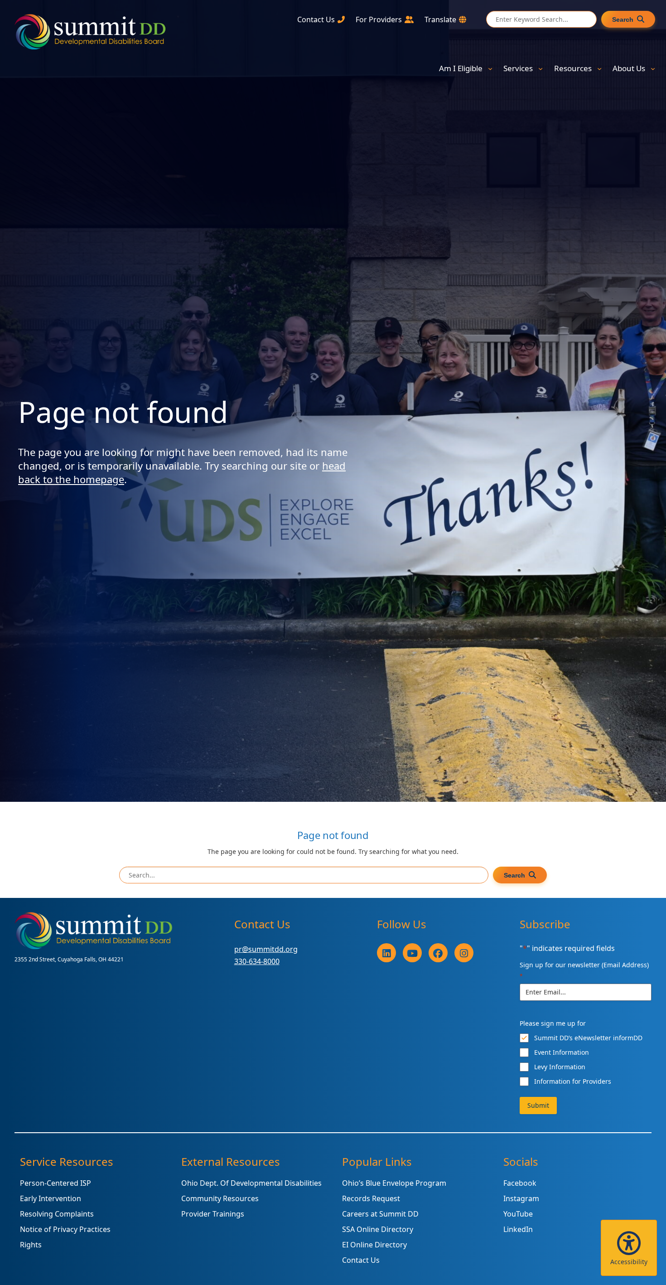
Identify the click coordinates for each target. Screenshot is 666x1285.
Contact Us (361, 1260)
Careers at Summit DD (380, 1214)
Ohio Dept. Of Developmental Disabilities (251, 1183)
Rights (31, 1245)
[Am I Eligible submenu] (490, 68)
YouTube (518, 1214)
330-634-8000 (257, 961)
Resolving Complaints (57, 1214)
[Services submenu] (540, 68)
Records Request (371, 1198)
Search (622, 19)
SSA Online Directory (377, 1229)
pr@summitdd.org (266, 949)
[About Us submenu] (653, 68)
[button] (629, 1248)
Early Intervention (50, 1198)
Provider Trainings (212, 1214)
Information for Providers (572, 1081)
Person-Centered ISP (55, 1183)
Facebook (519, 1183)
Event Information (561, 1052)
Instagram (521, 1198)
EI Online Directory (374, 1245)
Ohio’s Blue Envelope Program (394, 1183)
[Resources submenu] (599, 68)
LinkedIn (518, 1229)
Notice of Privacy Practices (65, 1229)
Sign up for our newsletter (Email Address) (584, 970)
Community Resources (220, 1198)
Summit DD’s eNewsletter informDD (588, 1037)
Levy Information (559, 1066)
